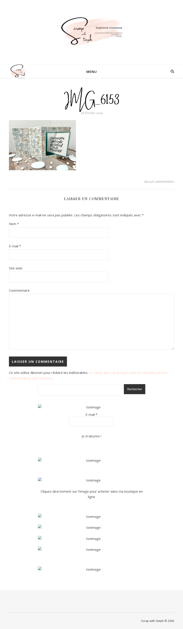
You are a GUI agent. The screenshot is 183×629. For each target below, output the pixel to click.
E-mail (15, 246)
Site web (15, 268)
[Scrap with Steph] (91, 32)
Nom (14, 223)
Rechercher (134, 389)
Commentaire (19, 290)
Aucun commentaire (159, 181)
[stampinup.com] (91, 460)
